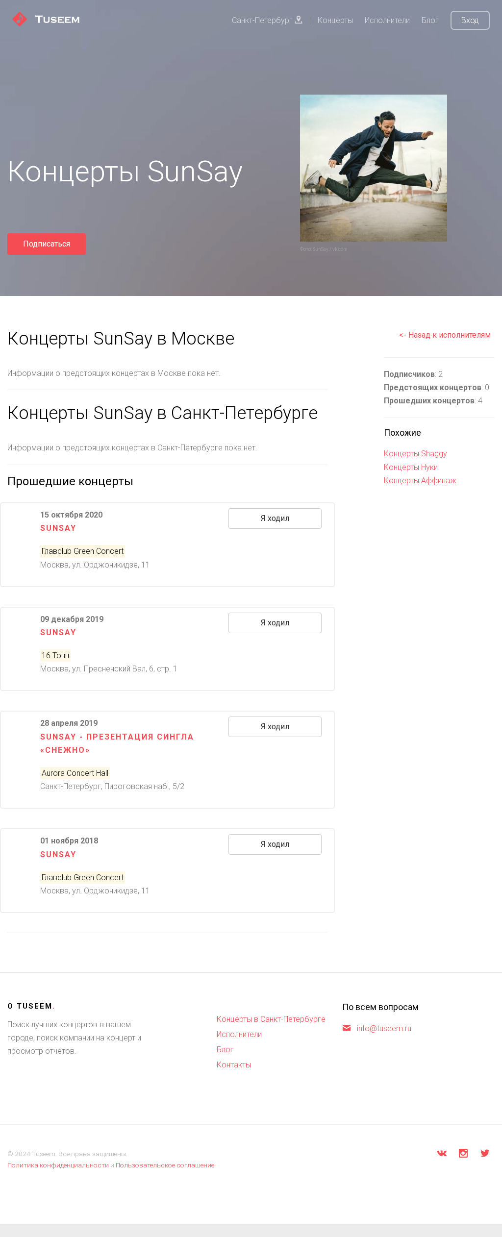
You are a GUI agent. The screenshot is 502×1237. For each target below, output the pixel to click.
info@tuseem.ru (384, 1028)
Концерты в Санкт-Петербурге (271, 1019)
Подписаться (46, 243)
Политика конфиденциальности (58, 1165)
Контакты (234, 1064)
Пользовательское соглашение (165, 1165)
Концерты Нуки (411, 467)
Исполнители (387, 20)
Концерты (335, 20)
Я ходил (275, 518)
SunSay (58, 632)
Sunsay (58, 528)
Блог (430, 20)
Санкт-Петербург (263, 20)
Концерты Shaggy (415, 453)
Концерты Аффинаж (420, 480)
